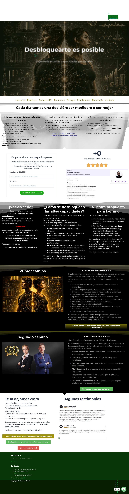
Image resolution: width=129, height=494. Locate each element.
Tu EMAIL (13, 181)
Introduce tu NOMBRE (17, 172)
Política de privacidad (18, 478)
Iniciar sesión (108, 1)
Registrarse (115, 1)
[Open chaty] (123, 489)
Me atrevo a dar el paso (32, 193)
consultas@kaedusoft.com (23, 475)
